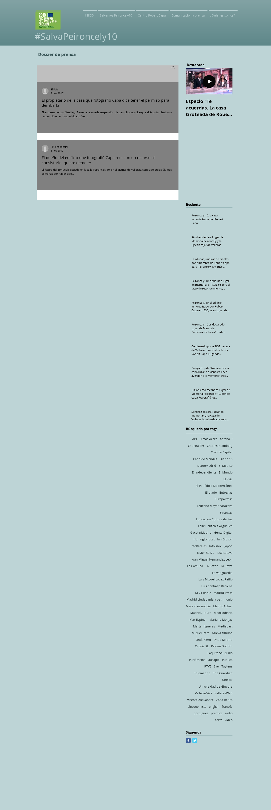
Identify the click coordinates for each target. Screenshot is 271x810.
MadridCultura (200, 613)
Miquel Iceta (200, 633)
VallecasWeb (223, 693)
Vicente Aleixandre (200, 700)
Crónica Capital (221, 452)
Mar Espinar (198, 620)
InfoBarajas (199, 546)
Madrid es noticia (198, 606)
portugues (201, 713)
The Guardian (222, 673)
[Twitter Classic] (194, 740)
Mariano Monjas (220, 620)
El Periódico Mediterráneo (214, 486)
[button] (173, 67)
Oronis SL (202, 646)
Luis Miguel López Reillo (215, 579)
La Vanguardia (222, 573)
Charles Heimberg (219, 446)
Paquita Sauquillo (219, 653)
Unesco (227, 680)
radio (228, 713)
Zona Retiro (224, 700)
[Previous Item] (193, 81)
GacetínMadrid (201, 532)
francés (227, 707)
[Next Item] (226, 81)
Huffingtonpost (204, 539)
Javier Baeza (205, 553)
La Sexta (226, 566)
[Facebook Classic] (188, 740)
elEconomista (197, 707)
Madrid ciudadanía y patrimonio (209, 599)
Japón (228, 546)
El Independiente (204, 472)
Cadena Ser (196, 446)
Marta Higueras (204, 626)
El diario (211, 492)
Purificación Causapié (204, 660)
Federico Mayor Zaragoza (214, 506)
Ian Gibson (224, 539)
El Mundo (225, 472)
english (214, 707)
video (228, 720)
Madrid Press (223, 593)
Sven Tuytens (223, 666)
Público (227, 660)
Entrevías (225, 492)
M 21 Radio (203, 593)
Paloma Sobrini (221, 646)
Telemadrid (202, 673)
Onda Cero (203, 640)
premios (217, 713)
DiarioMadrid (206, 466)
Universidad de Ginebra (215, 686)
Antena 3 (226, 439)
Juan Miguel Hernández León (211, 559)
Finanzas (226, 513)
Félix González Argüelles (215, 526)
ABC (195, 439)
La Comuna (195, 566)
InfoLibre (215, 546)
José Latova (224, 553)
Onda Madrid (222, 640)
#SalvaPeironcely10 (76, 36)
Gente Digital (223, 532)
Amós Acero (208, 439)
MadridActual (222, 606)
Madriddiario (223, 613)
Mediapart (225, 626)
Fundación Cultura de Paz (214, 519)
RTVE (207, 666)
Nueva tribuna (222, 633)
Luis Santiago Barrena (216, 586)
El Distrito (225, 466)
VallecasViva (203, 693)
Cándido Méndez (205, 459)
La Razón (212, 566)
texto (218, 720)
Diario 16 (226, 459)
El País (227, 479)
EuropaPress (223, 499)
